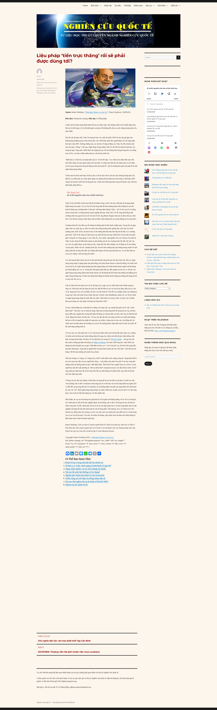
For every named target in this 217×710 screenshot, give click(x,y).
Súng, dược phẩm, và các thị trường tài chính (85, 469)
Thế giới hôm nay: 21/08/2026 (162, 178)
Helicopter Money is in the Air (96, 112)
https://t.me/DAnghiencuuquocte (165, 331)
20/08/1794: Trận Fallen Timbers (162, 236)
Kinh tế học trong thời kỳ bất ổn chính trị (84, 462)
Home (85, 6)
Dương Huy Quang (44, 88)
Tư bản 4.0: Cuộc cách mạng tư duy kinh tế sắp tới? (88, 466)
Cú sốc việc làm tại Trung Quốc (162, 229)
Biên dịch (95, 6)
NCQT (39, 76)
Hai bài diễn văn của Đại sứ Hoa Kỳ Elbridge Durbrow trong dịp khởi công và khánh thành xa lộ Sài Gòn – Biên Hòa (163, 257)
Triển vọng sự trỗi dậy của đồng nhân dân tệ (85, 478)
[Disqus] (87, 533)
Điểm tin (174, 6)
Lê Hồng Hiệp (45, 90)
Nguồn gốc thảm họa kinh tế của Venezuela (84, 475)
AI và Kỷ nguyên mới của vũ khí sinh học (85, 195)
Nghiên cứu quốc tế (43, 702)
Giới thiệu (162, 6)
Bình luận (40, 82)
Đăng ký (148, 363)
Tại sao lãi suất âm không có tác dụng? (82, 472)
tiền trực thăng (116, 339)
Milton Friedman (100, 342)
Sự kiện (118, 6)
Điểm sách (138, 6)
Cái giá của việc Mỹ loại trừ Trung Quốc (160, 136)
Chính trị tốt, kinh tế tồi (76, 485)
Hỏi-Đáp (127, 6)
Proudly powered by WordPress (63, 702)
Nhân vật (107, 6)
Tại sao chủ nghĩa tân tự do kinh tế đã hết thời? (86, 481)
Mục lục (149, 6)
